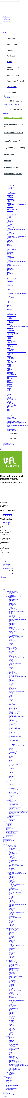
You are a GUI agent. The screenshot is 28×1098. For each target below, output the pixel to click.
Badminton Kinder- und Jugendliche (17, 619)
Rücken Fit (11, 759)
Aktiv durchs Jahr (13, 708)
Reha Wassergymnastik (14, 815)
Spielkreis (11, 595)
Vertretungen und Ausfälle (9, 444)
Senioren (8, 781)
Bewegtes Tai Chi (13, 765)
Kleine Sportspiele (13, 605)
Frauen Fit (11, 735)
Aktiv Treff (11, 783)
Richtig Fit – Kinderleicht (15, 637)
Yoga (10, 779)
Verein (4, 34)
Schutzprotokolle (10, 832)
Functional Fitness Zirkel (15, 736)
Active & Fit (12, 707)
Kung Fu (11, 607)
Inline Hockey (12, 604)
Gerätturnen (12, 603)
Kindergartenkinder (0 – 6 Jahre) (13, 596)
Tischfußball (12, 669)
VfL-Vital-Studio (10, 817)
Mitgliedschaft (6, 21)
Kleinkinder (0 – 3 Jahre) (12, 591)
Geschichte (8, 824)
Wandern (11, 777)
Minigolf (11, 632)
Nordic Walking (13, 751)
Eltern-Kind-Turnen (13, 592)
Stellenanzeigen (9, 835)
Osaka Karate (12, 633)
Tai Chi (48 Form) (13, 764)
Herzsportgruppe (13, 803)
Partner (4, 18)
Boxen (10, 679)
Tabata (10, 763)
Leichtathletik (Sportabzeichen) (16, 629)
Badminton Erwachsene (14, 711)
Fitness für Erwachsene (14, 728)
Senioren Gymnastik (14, 793)
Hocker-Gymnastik (13, 740)
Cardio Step (12, 719)
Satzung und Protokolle (11, 833)
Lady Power (12, 744)
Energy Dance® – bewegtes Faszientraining (15, 722)
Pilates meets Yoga (13, 753)
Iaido (10, 741)
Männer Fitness (12, 747)
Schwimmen (12, 615)
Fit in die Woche (13, 727)
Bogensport (11, 621)
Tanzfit (10, 796)
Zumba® (11, 780)
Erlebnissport (12, 600)
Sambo (10, 612)
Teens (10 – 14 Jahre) (11, 647)
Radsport (11, 695)
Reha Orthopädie (13, 813)
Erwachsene (9, 705)
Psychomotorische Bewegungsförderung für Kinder (16, 610)
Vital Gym (11, 773)
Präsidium (8, 827)
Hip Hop (11, 655)
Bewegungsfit (12, 715)
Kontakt (5, 445)
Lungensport (12, 805)
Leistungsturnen (13, 631)
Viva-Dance (12, 704)
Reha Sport (11, 757)
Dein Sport (5, 113)
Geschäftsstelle (6, 17)
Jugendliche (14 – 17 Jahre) (12, 673)
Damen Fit (11, 785)
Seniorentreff (12, 795)
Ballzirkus (11, 597)
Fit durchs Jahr (12, 725)
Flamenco (11, 731)
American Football (13, 648)
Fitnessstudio (12, 681)
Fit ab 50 (11, 724)
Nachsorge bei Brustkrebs (15, 807)
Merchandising (6, 19)
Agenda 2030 (9, 823)
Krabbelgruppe (12, 593)
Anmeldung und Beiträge (12, 831)
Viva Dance (12, 616)
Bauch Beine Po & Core (14, 713)
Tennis (10, 644)
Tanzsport (11, 768)
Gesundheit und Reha (11, 800)
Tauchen (11, 643)
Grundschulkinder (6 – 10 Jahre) (13, 617)
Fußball (11, 601)
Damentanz (11, 787)
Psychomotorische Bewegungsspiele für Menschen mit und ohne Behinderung (18, 811)
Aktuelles (5, 32)
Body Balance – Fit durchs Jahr (16, 716)
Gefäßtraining (12, 801)
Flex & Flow (12, 732)
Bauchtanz (11, 712)
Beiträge (11, 820)
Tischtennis (11, 645)
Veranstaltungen (7, 443)
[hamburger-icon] (0, 30)
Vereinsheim (9, 836)
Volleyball (11, 776)
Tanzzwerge (12, 608)
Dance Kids (12, 623)
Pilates (10, 755)
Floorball (11, 683)
